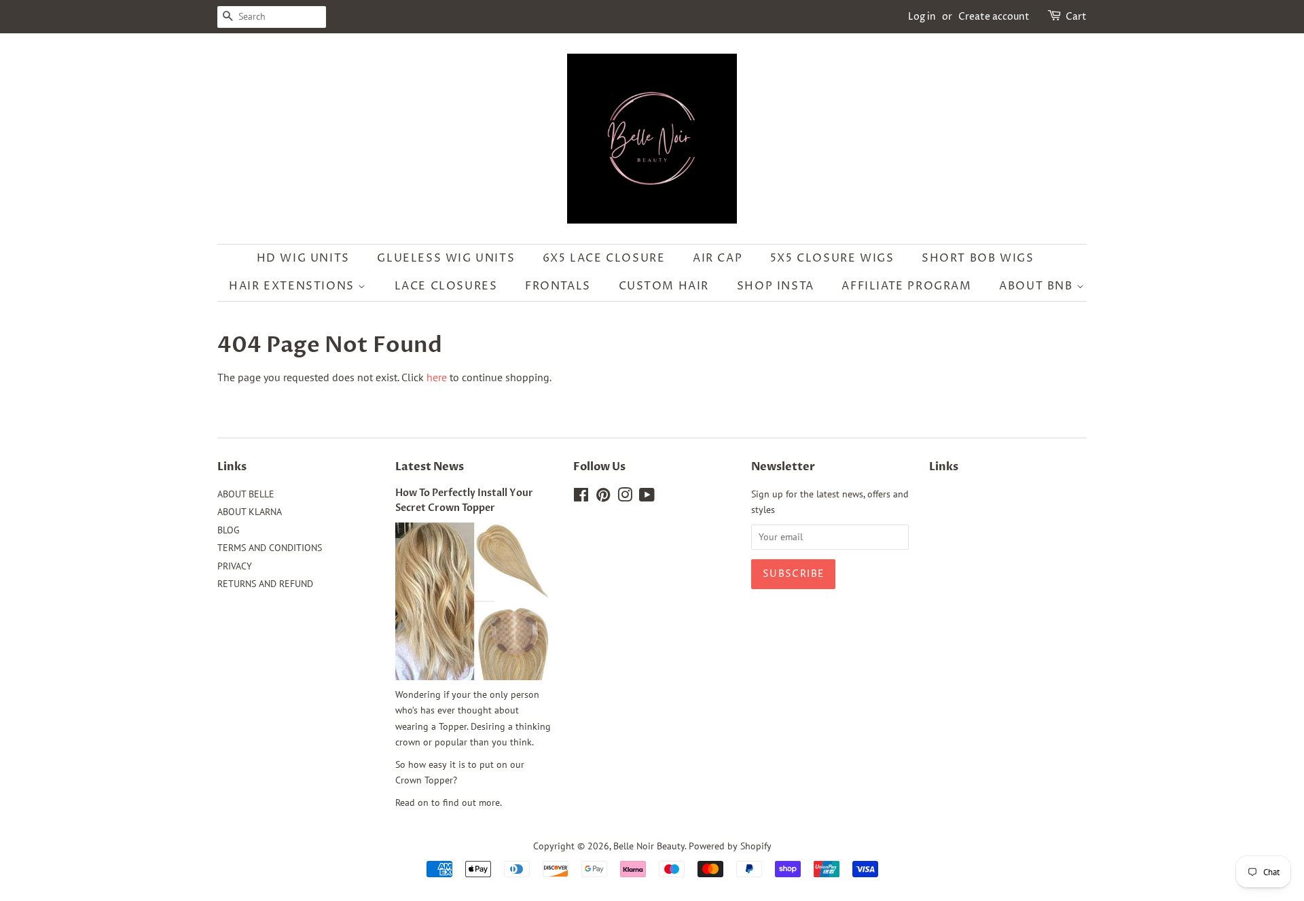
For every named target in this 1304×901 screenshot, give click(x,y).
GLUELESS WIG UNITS (446, 258)
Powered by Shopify (730, 846)
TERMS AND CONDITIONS (269, 548)
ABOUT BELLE (245, 494)
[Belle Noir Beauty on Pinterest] (603, 497)
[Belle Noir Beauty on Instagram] (624, 497)
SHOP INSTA (775, 286)
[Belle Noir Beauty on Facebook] (581, 497)
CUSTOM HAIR (664, 286)
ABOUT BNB (1037, 286)
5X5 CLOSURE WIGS (832, 258)
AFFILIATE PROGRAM (906, 286)
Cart (1076, 16)
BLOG (228, 530)
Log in (922, 16)
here (437, 377)
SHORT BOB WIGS (978, 258)
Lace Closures (446, 286)
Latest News (429, 466)
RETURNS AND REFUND (265, 584)
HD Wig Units (303, 258)
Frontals (558, 286)
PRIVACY (234, 566)
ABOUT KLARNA (249, 512)
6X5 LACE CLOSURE (604, 258)
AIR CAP (717, 258)
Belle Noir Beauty (649, 846)
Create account (994, 16)
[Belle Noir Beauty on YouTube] (647, 497)
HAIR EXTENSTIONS (293, 286)
